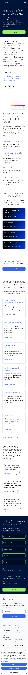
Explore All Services (9, 437)
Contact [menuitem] (17, 627)
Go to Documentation (11, 246)
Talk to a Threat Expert (14, 269)
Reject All (14, 664)
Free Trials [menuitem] (17, 633)
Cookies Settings (14, 672)
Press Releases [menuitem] (6, 630)
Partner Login (8, 226)
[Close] (26, 650)
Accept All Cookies (14, 668)
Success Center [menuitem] (6, 639)
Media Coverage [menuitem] (6, 633)
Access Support (9, 236)
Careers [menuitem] (17, 625)
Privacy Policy (16, 576)
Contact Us (14, 32)
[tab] (5, 87)
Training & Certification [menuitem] (5, 636)
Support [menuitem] (17, 635)
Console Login (8, 216)
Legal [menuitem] (3, 645)
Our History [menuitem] (5, 627)
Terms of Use (6, 576)
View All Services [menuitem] (6, 625)
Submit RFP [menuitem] (18, 630)
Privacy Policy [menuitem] (6, 648)
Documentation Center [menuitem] (18, 640)
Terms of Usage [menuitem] (19, 645)
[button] (25, 2)
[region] (14, 661)
